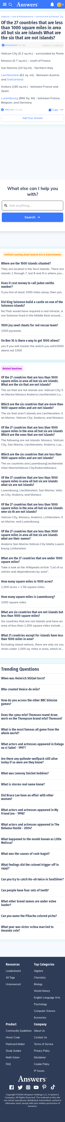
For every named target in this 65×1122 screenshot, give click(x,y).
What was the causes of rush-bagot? (25, 854)
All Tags (10, 977)
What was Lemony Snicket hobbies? (25, 773)
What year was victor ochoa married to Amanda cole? (27, 929)
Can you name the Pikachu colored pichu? (29, 916)
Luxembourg (9, 98)
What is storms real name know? (23, 784)
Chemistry (40, 977)
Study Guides (13, 1050)
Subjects (5, 16)
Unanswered (13, 984)
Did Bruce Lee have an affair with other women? (27, 797)
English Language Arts (47, 997)
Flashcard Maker (15, 1044)
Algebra (38, 971)
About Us (39, 1030)
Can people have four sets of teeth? (25, 890)
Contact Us (40, 1037)
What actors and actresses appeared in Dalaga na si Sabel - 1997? (32, 746)
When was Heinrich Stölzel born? (23, 678)
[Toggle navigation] (4, 4)
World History (42, 991)
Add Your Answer (32, 118)
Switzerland (15, 79)
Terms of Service (43, 1044)
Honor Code (13, 1037)
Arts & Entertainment (22, 16)
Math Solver (13, 1057)
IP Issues (39, 1070)
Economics (40, 1017)
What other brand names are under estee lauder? (28, 903)
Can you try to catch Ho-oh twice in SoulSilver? (32, 879)
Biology (38, 984)
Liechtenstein (10, 75)
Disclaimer (40, 1057)
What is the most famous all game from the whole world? (30, 731)
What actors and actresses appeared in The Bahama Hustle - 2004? (30, 826)
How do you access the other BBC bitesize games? (29, 702)
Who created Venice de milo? (20, 689)
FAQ (8, 1064)
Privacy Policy (42, 1050)
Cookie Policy (41, 1064)
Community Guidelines (19, 1030)
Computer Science (44, 1011)
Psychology (40, 1004)
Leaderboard (13, 971)
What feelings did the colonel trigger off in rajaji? (30, 866)
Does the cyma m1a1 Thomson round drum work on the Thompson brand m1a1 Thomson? (31, 716)
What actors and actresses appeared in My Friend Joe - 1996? (29, 811)
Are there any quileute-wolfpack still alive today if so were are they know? (29, 760)
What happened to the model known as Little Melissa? (31, 841)
